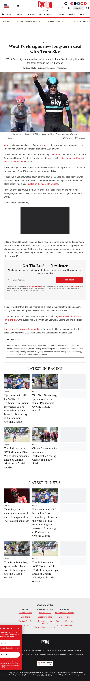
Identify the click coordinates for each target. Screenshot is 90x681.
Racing (19, 14)
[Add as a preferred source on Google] (45, 663)
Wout (6, 145)
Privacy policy (74, 650)
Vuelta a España (25, 621)
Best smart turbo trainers (45, 622)
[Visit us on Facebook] (78, 3)
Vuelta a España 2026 (56, 21)
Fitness (60, 14)
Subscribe (77, 8)
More (82, 14)
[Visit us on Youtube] (82, 3)
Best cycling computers (45, 627)
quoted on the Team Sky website (43, 184)
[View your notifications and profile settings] (18, 6)
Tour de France (25, 613)
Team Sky (46, 145)
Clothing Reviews (64, 625)
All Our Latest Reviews (64, 613)
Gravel (71, 14)
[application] (45, 221)
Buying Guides (45, 14)
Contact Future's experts (31, 650)
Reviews (30, 14)
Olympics (25, 625)
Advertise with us (30, 655)
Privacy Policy (12, 663)
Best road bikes (45, 613)
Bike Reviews (64, 617)
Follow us (69, 138)
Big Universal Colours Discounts (28, 21)
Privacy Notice (74, 286)
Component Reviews (64, 621)
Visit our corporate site (75, 673)
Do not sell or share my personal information (62, 655)
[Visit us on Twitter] (75, 3)
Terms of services (35, 286)
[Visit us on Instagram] (71, 3)
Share (10, 138)
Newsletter (81, 138)
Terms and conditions (55, 650)
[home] (3, 14)
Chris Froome (55, 154)
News (8, 14)
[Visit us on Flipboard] (85, 3)
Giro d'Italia (25, 617)
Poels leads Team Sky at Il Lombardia (21, 329)
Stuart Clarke (30, 68)
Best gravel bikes (45, 617)
